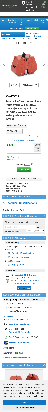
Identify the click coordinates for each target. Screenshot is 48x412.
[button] (4, 64)
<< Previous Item (18, 140)
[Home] (3, 22)
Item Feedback (24, 288)
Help (11, 249)
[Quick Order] (47, 22)
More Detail (11, 160)
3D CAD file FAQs (30, 283)
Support (21, 28)
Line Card (42, 21)
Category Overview (17, 125)
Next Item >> (31, 140)
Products (12, 28)
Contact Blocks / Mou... (18, 38)
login (13, 222)
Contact (35, 20)
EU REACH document (19, 343)
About (28, 20)
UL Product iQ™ (9, 316)
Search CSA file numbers (20, 332)
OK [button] (24, 402)
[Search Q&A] (38, 226)
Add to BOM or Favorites (25, 179)
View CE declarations (19, 324)
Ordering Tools (32, 28)
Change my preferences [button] (25, 407)
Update (22, 169)
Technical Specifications (21, 202)
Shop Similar (15, 131)
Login (28, 2)
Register (29, 4)
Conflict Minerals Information (16, 358)
